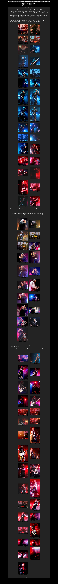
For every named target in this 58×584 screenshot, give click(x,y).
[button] (31, 1)
